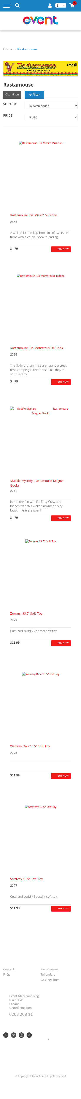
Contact (8, 969)
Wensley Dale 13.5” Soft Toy (30, 746)
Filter (36, 95)
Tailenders (48, 974)
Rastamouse (49, 969)
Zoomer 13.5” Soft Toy (26, 613)
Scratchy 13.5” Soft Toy (26, 879)
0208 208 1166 (21, 1014)
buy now (63, 249)
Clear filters (12, 94)
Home (8, 49)
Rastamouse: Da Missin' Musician (33, 215)
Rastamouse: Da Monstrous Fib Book (36, 348)
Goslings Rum (50, 980)
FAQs (6, 974)
